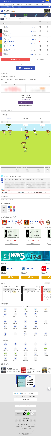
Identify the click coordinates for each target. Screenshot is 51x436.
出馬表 (5, 16)
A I (13, 4)
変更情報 (35, 350)
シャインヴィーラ (9, 45)
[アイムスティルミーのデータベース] (8, 35)
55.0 (33, 31)
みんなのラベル (33, 18)
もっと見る (47, 263)
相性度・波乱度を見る (25, 102)
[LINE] (23, 420)
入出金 (45, 350)
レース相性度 (45, 355)
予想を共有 (41, 59)
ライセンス (23, 426)
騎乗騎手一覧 (5, 350)
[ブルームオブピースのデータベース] (8, 50)
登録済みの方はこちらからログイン (25, 105)
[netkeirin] (25, 406)
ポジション (42, 118)
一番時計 (35, 360)
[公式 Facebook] (20, 420)
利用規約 (18, 426)
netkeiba (7, 1)
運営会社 (31, 428)
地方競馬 (36, 4)
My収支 (15, 355)
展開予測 (8, 118)
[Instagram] (31, 420)
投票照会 (5, 355)
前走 (17, 286)
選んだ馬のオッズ (15, 59)
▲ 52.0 (33, 27)
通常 (2, 18)
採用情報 (33, 426)
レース (10, 4)
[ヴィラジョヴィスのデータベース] (8, 43)
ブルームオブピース (10, 49)
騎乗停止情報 (25, 350)
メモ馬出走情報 (35, 355)
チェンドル (8, 53)
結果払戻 (46, 16)
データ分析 (36, 16)
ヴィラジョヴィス (9, 41)
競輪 (48, 1)
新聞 (6, 18)
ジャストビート (9, 37)
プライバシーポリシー (23, 428)
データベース (41, 4)
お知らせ (17, 424)
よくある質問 (32, 424)
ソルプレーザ (8, 26)
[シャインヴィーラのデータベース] (8, 47)
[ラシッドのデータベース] (8, 31)
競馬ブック (10, 268)
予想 (15, 4)
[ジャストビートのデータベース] (8, 39)
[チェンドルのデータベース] (8, 54)
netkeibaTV (30, 4)
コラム (25, 4)
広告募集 (28, 426)
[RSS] (34, 420)
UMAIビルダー (20, 4)
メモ (23, 18)
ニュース (6, 4)
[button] (49, 192)
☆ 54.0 (33, 47)
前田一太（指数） (13, 221)
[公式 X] (16, 420)
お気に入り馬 (15, 350)
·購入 (25, 16)
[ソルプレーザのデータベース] (8, 27)
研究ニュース (30, 268)
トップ (1, 4)
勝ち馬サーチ (25, 360)
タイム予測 (25, 118)
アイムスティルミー (10, 34)
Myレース (25, 355)
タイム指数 (19, 18)
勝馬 (48, 268)
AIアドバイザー (15, 360)
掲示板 (27, 18)
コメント (14, 18)
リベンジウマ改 (34, 221)
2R (18, 6)
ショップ (47, 4)
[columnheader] (1, 23)
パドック (39, 18)
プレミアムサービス (24, 424)
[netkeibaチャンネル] (27, 420)
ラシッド (7, 30)
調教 (9, 18)
